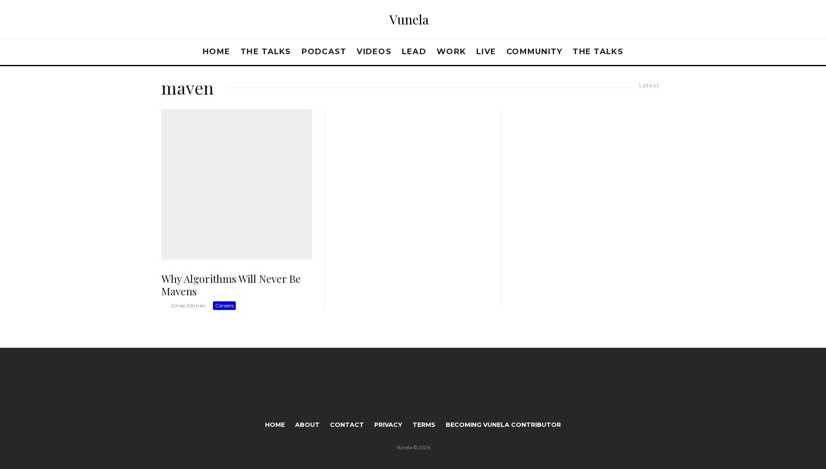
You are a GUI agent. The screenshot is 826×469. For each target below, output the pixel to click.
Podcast (324, 51)
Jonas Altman (188, 305)
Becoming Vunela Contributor (503, 425)
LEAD (414, 51)
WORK (451, 51)
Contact (347, 425)
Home (216, 51)
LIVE (486, 51)
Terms (424, 425)
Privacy (388, 425)
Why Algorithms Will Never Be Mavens (231, 285)
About (307, 425)
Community (534, 51)
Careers (224, 305)
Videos (374, 51)
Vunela (409, 19)
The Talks (265, 51)
